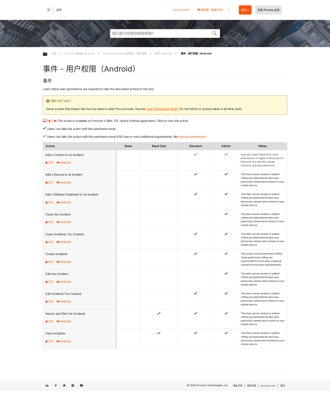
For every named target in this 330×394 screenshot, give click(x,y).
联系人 (245, 9)
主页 (54, 53)
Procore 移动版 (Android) (80, 53)
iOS (51, 162)
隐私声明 (237, 385)
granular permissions (192, 137)
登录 (282, 385)
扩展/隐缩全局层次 (47, 54)
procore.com (181, 9)
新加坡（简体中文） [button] (212, 9)
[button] (214, 33)
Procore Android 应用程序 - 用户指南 (125, 53)
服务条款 (251, 385)
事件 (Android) (164, 53)
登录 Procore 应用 (268, 9)
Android (65, 162)
